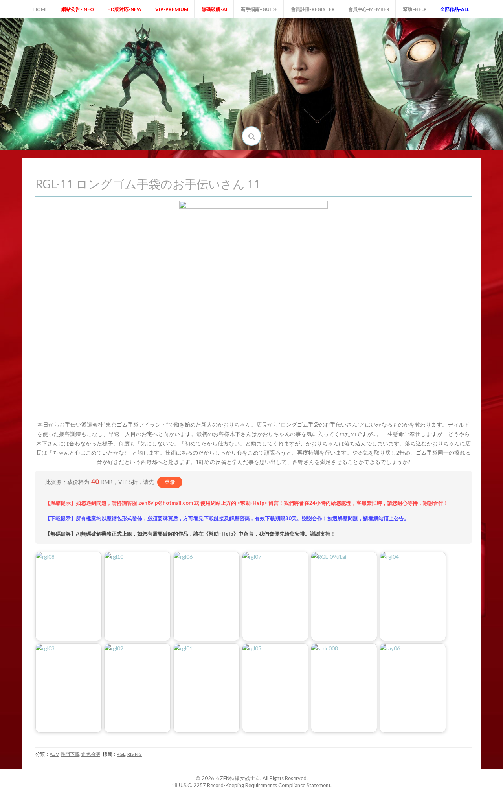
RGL (121, 754)
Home (40, 9)
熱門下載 (70, 754)
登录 (169, 482)
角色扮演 (90, 754)
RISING (134, 754)
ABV (54, 754)
